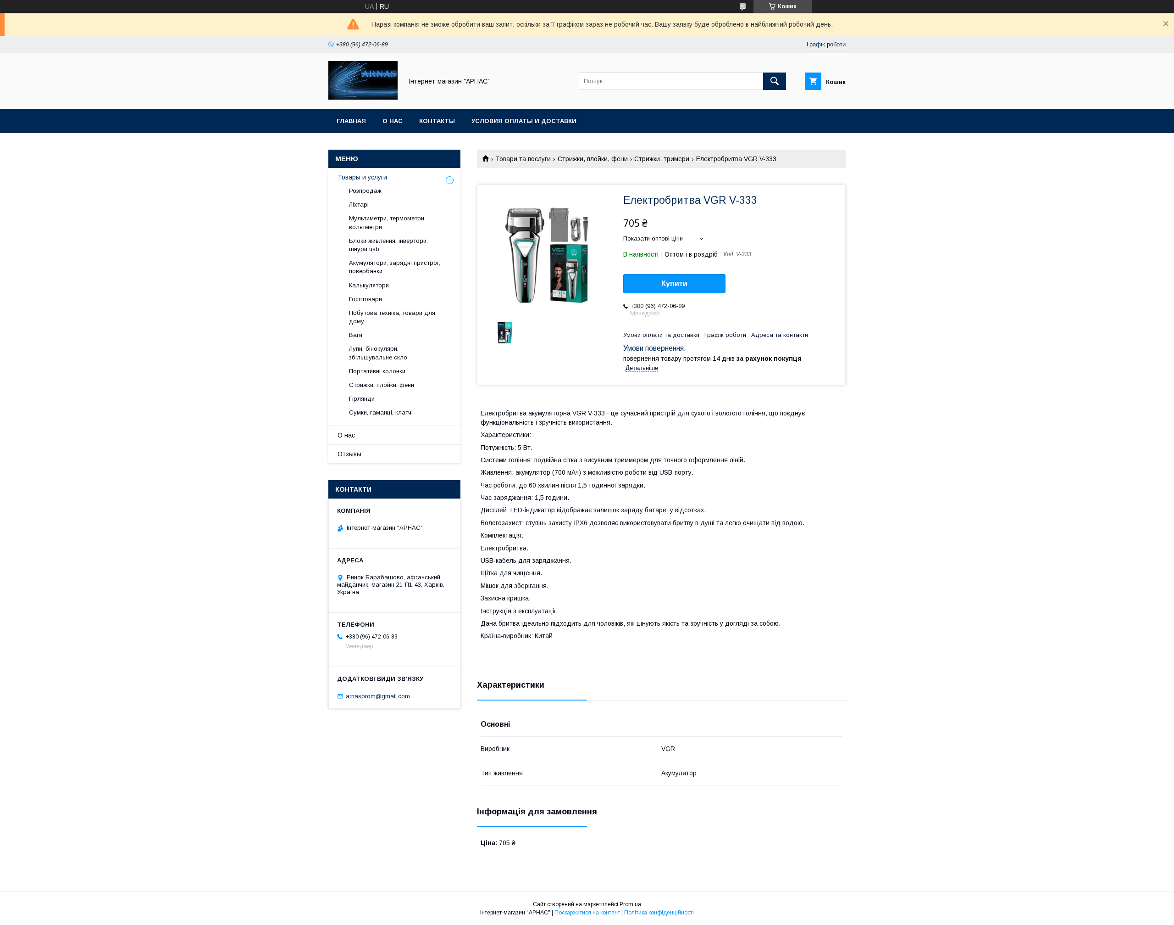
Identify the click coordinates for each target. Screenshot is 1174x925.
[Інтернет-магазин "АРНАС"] (363, 97)
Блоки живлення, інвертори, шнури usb (388, 244)
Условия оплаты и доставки (523, 121)
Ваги (355, 334)
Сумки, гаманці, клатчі (381, 412)
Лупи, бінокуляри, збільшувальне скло (378, 352)
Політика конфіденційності (659, 912)
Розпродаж (365, 190)
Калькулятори (369, 285)
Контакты (437, 121)
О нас (392, 121)
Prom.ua (630, 904)
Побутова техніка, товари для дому (392, 317)
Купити (674, 283)
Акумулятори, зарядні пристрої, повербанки (394, 267)
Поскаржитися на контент (587, 912)
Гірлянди (362, 398)
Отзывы (349, 454)
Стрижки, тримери (661, 159)
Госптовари (365, 299)
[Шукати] (774, 81)
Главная (351, 121)
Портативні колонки (377, 371)
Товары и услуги (362, 177)
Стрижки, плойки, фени (593, 159)
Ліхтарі (359, 204)
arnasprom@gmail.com (378, 696)
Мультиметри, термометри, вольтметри (387, 222)
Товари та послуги (523, 159)
